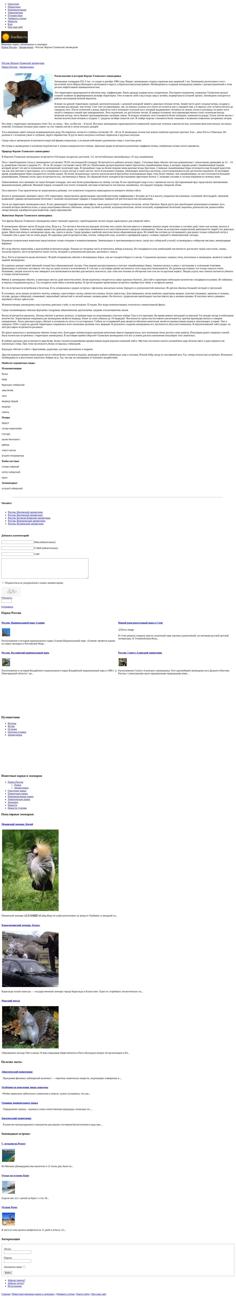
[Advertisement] (118, 53)
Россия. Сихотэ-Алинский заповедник (140, 652)
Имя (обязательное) (44, 542)
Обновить (6, 598)
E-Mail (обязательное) (46, 548)
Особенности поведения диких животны (25, 1087)
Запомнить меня (13, 1267)
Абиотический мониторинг (17, 1071)
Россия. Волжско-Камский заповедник (29, 518)
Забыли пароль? (16, 1280)
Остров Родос (9, 1207)
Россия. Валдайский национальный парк (25, 652)
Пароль (8, 1257)
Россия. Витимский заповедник (25, 515)
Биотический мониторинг (16, 1118)
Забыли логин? (16, 1283)
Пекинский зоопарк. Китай (17, 824)
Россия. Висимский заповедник (25, 512)
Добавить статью (65, 1294)
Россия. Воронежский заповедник (26, 520)
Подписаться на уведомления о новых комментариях (34, 582)
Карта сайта (82, 1294)
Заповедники (26, 47)
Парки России (9, 47)
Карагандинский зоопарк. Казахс (21, 925)
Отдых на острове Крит (15, 1175)
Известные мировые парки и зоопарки (33, 1294)
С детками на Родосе (14, 1143)
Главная (5, 1294)
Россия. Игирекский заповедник (26, 523)
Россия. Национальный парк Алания (23, 622)
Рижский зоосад (11, 1000)
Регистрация (15, 1286)
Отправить (7, 606)
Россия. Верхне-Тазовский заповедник (23, 63)
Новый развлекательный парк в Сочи (140, 622)
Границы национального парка (20, 1103)
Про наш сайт (98, 1294)
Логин (7, 1249)
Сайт (37, 554)
